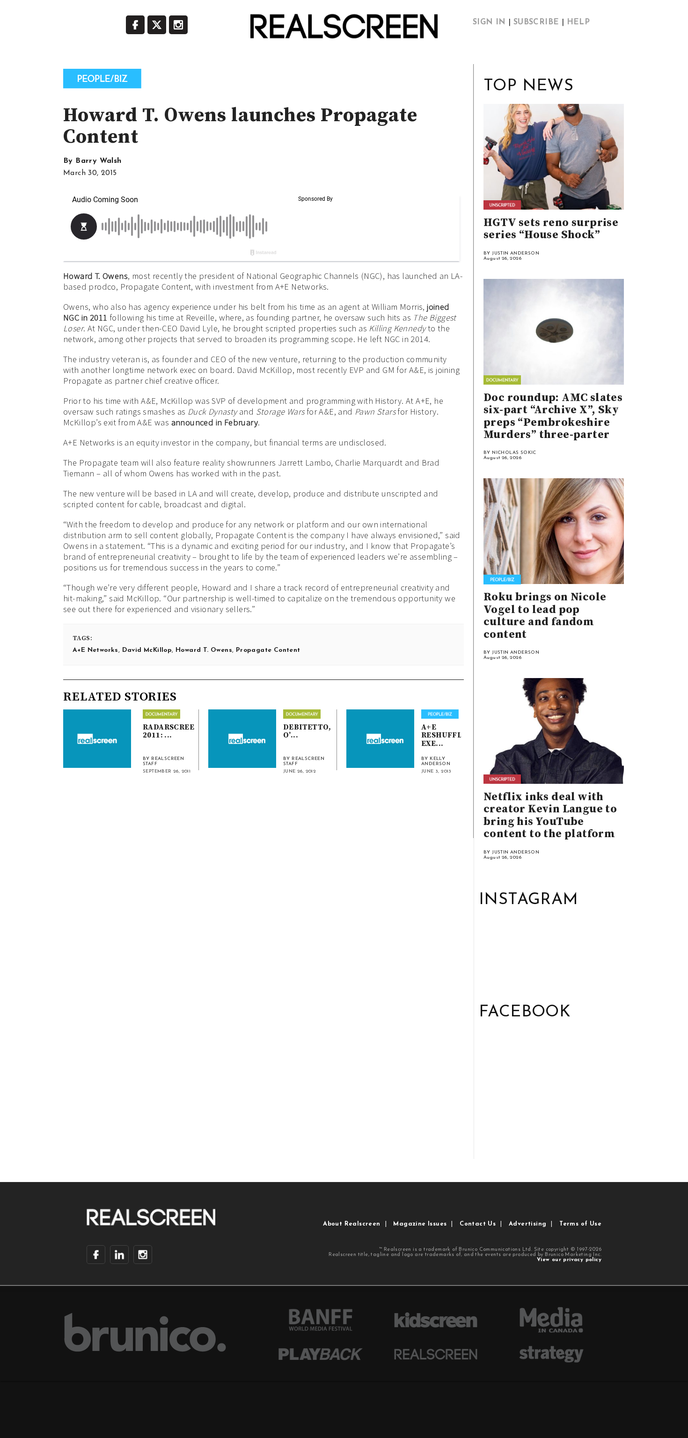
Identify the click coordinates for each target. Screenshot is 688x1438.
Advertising (527, 1224)
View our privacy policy (569, 1260)
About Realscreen (351, 1224)
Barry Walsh (98, 161)
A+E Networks (95, 650)
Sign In (489, 22)
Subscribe (536, 22)
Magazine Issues (419, 1224)
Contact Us (478, 1224)
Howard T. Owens (95, 275)
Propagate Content (268, 650)
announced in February (214, 422)
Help (578, 22)
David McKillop (147, 650)
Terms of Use (580, 1224)
